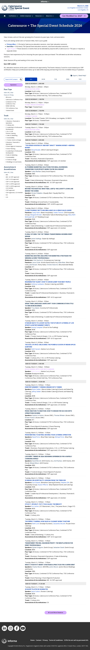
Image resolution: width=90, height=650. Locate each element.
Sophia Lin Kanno (38, 415)
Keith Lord (35, 524)
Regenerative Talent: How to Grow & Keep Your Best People (48, 282)
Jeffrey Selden (36, 391)
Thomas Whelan (59, 415)
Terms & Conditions (56, 640)
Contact (38, 640)
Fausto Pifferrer (43, 485)
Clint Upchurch (38, 260)
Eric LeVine (35, 506)
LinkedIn (4, 628)
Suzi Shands (36, 482)
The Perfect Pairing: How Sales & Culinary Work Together (47, 521)
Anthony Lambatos (37, 284)
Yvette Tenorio (58, 213)
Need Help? (82, 76)
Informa (45, 1)
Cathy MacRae (36, 171)
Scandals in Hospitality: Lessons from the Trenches (45, 480)
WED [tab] (67, 79)
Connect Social (31, 116)
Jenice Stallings (36, 239)
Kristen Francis (30, 418)
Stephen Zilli (65, 482)
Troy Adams (35, 308)
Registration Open (32, 89)
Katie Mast (61, 262)
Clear (11, 92)
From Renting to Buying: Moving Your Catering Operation (48, 435)
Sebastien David (58, 547)
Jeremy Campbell (37, 327)
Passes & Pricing (8, 95)
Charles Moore (37, 567)
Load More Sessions (56, 612)
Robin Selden (36, 389)
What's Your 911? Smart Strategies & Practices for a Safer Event (50, 565)
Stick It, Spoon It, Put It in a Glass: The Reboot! (43, 504)
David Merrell (36, 461)
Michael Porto (59, 437)
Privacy (45, 640)
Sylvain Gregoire (37, 547)
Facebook (16, 628)
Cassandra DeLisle (59, 524)
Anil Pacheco (58, 461)
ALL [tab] (31, 79)
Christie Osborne (52, 265)
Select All (6, 92)
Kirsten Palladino (37, 193)
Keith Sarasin (35, 349)
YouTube (22, 628)
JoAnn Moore (53, 567)
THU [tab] (80, 79)
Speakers (13, 85)
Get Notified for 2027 (72, 16)
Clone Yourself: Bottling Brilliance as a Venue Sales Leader (48, 210)
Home (32, 640)
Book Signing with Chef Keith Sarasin (39, 369)
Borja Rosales (36, 150)
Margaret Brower (36, 215)
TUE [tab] (55, 79)
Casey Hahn (36, 213)
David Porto (36, 437)
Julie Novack (33, 265)
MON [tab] (43, 79)
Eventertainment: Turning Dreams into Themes (43, 387)
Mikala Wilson (34, 463)
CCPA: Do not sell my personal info (76, 640)
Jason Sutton (35, 591)
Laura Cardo (36, 262)
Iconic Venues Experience (34, 105)
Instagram (10, 628)
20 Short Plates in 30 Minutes (36, 589)
